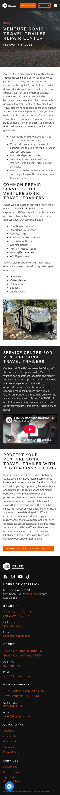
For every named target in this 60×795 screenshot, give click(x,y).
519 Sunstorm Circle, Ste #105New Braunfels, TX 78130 (24, 693)
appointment (34, 594)
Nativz (46, 791)
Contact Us (9, 736)
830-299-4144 (12, 706)
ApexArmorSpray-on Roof (11, 779)
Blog (7, 22)
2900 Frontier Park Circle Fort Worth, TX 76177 (18, 614)
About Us (8, 731)
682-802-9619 (12, 626)
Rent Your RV (10, 741)
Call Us (44, 5)
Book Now (28, 5)
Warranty (8, 747)
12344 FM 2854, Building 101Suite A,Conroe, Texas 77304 (23, 653)
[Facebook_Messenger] (9, 786)
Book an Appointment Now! (28, 548)
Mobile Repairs (11, 772)
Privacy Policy (11, 752)
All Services (10, 767)
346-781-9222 (12, 666)
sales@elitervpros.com (16, 636)
